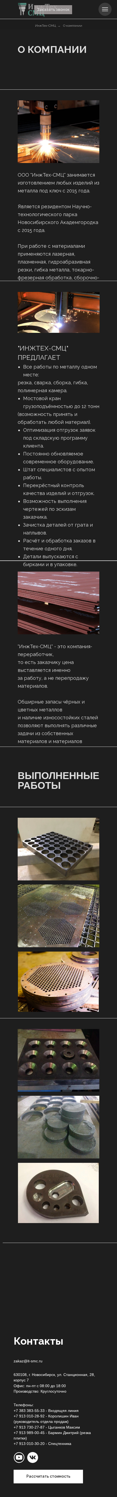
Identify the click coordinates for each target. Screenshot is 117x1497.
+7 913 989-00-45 (29, 1432)
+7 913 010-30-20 (29, 1443)
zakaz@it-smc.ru (28, 1361)
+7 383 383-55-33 (29, 1410)
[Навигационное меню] (105, 9)
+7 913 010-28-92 (29, 1416)
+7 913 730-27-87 (29, 1427)
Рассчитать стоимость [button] (48, 1476)
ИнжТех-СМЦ (45, 26)
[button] (53, 9)
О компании (72, 26)
